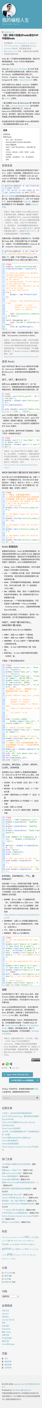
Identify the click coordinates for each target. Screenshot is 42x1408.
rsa (27, 1240)
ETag (10, 1244)
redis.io (7, 98)
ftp (19, 1237)
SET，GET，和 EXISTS (14, 140)
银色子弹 (5, 1341)
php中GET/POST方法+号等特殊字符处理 (18, 1204)
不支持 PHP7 (30, 231)
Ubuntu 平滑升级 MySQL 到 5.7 (14, 1198)
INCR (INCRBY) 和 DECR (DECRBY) (18, 142)
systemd (18, 1255)
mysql (5, 1244)
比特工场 (5, 1311)
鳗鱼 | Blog (6, 1332)
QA (28, 1255)
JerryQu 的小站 (8, 1320)
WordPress (25, 1244)
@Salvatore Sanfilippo (18, 69)
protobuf (4, 1255)
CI (21, 1255)
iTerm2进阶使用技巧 (10, 1141)
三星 (30, 1249)
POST (24, 1255)
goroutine (4, 1240)
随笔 (31, 1244)
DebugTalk (6, 1329)
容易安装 (6, 134)
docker (33, 1249)
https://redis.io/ (25, 80)
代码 (26, 1237)
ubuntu (4, 1259)
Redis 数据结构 (11, 145)
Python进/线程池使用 (10, 1144)
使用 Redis (7, 137)
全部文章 (8, 1368)
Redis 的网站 (9, 196)
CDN (22, 1237)
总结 (7, 159)
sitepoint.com (11, 51)
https (20, 1240)
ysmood (5, 1314)
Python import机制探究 (11, 1128)
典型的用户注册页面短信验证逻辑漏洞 (16, 1188)
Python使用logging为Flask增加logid (16, 1138)
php (13, 1068)
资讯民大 (17, 1244)
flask (33, 1240)
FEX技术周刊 (7, 1338)
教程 (5, 1068)
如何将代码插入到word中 (12, 1195)
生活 (6, 1279)
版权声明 (8, 1361)
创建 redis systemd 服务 (11, 1173)
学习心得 (8, 1273)
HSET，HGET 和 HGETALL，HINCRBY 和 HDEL (20, 148)
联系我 (35, 1089)
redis (17, 1068)
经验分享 (8, 1282)
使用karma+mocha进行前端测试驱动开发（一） (21, 1182)
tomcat (15, 1240)
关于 (6, 1358)
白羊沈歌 (5, 1326)
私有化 (31, 1255)
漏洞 (12, 1240)
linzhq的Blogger (8, 1344)
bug (34, 1255)
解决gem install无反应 (10, 1222)
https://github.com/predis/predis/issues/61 (21, 357)
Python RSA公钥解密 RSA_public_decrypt (18, 1122)
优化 (26, 1249)
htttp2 (22, 1249)
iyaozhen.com (19, 1384)
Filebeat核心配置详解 (10, 1179)
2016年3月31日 (9, 32)
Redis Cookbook (12, 1025)
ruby (3, 1237)
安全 (14, 1255)
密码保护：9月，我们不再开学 (13, 1201)
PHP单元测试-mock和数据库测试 (15, 1213)
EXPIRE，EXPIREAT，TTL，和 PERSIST (20, 157)
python (7, 1248)
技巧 (29, 1240)
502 (34, 1244)
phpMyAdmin (14, 1237)
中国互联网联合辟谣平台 (11, 1393)
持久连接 (13, 1258)
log (10, 1237)
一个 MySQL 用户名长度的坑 (13, 1210)
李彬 (3, 1323)
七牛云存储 (35, 1237)
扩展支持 (29, 228)
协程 (13, 1244)
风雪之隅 (5, 1335)
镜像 (8, 1240)
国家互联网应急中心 (13, 1399)
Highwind (27, 1390)
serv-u (8, 1258)
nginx (17, 1249)
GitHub (5, 1015)
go (30, 1237)
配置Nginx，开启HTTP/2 (12, 1170)
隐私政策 (8, 1365)
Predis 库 (26, 201)
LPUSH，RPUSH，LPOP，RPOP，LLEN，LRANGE (21, 153)
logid (24, 1240)
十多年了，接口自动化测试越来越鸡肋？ (17, 1113)
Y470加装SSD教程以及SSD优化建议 (16, 1164)
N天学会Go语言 (8, 1125)
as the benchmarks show (19, 106)
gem (13, 1249)
